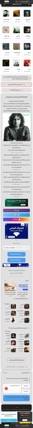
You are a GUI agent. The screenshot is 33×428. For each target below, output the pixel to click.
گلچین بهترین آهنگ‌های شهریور (15, 84)
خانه (17, 407)
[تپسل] (1, 5)
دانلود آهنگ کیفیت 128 (15, 260)
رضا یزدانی (25, 106)
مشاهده (8, 420)
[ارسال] (6, 388)
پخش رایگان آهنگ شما (15, 90)
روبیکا (15, 210)
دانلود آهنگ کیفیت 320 (15, 254)
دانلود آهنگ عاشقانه (11, 367)
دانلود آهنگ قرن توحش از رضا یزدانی (16, 97)
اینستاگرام (15, 219)
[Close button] (32, 410)
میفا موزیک (8, 109)
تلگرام (15, 215)
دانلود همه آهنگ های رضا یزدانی (16, 360)
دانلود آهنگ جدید (20, 367)
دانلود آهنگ (21, 101)
